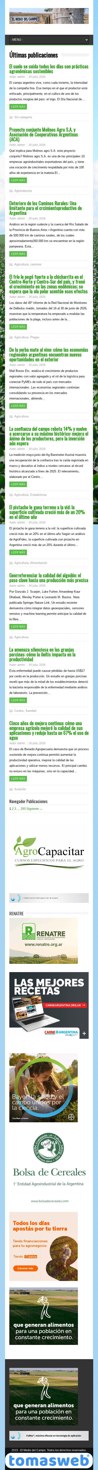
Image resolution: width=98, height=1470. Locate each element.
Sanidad (31, 710)
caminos (35, 264)
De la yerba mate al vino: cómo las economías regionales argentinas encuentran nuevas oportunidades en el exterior (48, 354)
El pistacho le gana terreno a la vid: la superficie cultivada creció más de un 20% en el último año (47, 511)
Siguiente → (34, 808)
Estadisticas (38, 495)
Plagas (34, 337)
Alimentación (38, 563)
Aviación (20, 789)
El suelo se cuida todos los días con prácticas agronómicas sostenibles (48, 69)
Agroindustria (23, 190)
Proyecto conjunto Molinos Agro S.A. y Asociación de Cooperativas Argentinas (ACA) (43, 134)
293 (23, 808)
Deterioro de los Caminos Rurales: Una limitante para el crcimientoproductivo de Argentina (45, 207)
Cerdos (19, 710)
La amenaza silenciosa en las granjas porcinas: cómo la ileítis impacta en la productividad (42, 654)
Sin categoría (23, 117)
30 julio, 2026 (37, 76)
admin (21, 76)
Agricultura (21, 264)
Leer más (18, 106)
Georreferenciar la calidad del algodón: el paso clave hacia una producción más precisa (48, 577)
